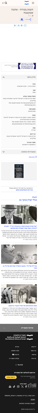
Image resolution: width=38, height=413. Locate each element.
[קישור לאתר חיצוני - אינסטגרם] (18, 386)
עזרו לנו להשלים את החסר (24, 190)
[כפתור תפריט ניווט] (33, 2)
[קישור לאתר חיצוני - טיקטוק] (14, 386)
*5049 (33, 399)
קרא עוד (20, 365)
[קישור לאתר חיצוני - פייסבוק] (26, 386)
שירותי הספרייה (27, 328)
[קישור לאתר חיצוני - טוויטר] (22, 386)
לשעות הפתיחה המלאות (27, 403)
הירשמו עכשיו (10, 377)
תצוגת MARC (32, 157)
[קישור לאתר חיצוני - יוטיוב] (10, 386)
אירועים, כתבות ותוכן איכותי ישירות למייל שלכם (28, 377)
